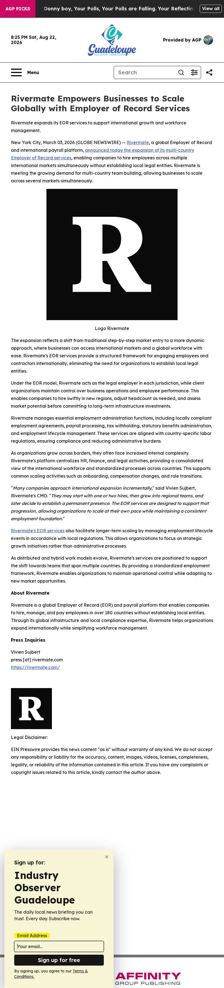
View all (210, 8)
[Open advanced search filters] (194, 72)
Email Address (32, 935)
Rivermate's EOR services (37, 530)
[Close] (106, 857)
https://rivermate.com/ (35, 667)
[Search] (181, 72)
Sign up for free (59, 960)
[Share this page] (209, 72)
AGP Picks (17, 8)
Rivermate (138, 142)
